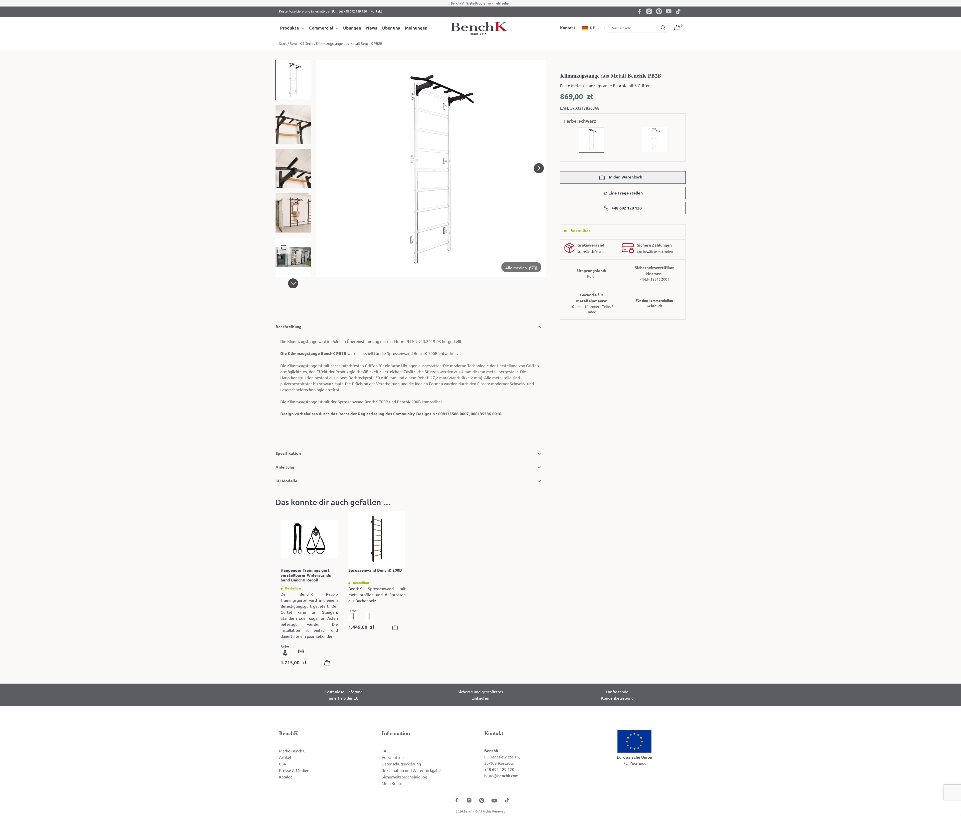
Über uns (391, 28)
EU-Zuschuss (634, 763)
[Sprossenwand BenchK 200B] (377, 539)
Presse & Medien (294, 770)
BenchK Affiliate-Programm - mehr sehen (480, 3)
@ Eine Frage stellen (623, 192)
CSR (282, 763)
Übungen (352, 28)
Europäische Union (634, 757)
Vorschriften (393, 757)
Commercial (321, 28)
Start (283, 43)
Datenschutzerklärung (401, 763)
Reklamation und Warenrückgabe (411, 770)
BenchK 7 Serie (301, 43)
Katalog (286, 776)
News (371, 28)
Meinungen (416, 28)
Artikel (285, 757)
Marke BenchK (292, 750)
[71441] (328, 664)
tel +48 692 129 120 (353, 11)
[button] (293, 283)
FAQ (385, 750)
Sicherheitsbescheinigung (404, 776)
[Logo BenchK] (480, 28)
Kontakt (376, 11)
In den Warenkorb (625, 176)
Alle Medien (516, 267)
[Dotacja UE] (634, 740)
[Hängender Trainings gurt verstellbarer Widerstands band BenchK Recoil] (309, 539)
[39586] (396, 628)
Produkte (289, 28)
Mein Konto (392, 783)
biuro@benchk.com (501, 775)
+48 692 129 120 (627, 208)
